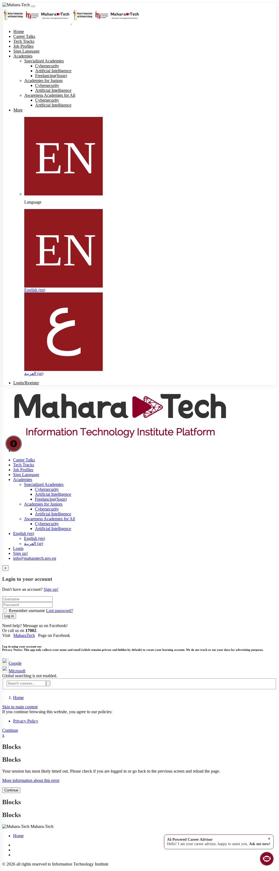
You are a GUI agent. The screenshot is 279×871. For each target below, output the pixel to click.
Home (18, 697)
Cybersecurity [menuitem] (47, 65)
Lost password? (59, 610)
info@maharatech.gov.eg (34, 558)
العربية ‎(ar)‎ (33, 373)
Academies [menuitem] (22, 56)
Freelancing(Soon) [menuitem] (51, 75)
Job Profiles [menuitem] (23, 46)
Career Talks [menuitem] (24, 36)
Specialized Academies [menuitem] (44, 61)
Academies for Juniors (43, 504)
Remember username (27, 610)
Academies (22, 479)
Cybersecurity (47, 489)
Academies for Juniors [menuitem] (43, 80)
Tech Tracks (23, 464)
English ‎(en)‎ (34, 290)
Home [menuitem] (18, 31)
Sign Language (26, 474)
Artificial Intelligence (53, 494)
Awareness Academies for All (49, 518)
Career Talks (24, 460)
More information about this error (30, 780)
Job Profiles (23, 469)
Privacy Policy (25, 721)
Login (18, 548)
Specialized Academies (43, 484)
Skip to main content (20, 706)
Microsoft (17, 671)
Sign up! (20, 553)
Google (15, 663)
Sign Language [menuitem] (26, 51)
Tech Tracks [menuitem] (23, 41)
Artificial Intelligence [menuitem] (53, 70)
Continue (10, 730)
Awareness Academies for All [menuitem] (49, 95)
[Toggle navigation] (33, 6)
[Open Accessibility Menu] (13, 444)
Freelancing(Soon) (51, 499)
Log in (9, 616)
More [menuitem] (18, 110)
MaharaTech (24, 635)
